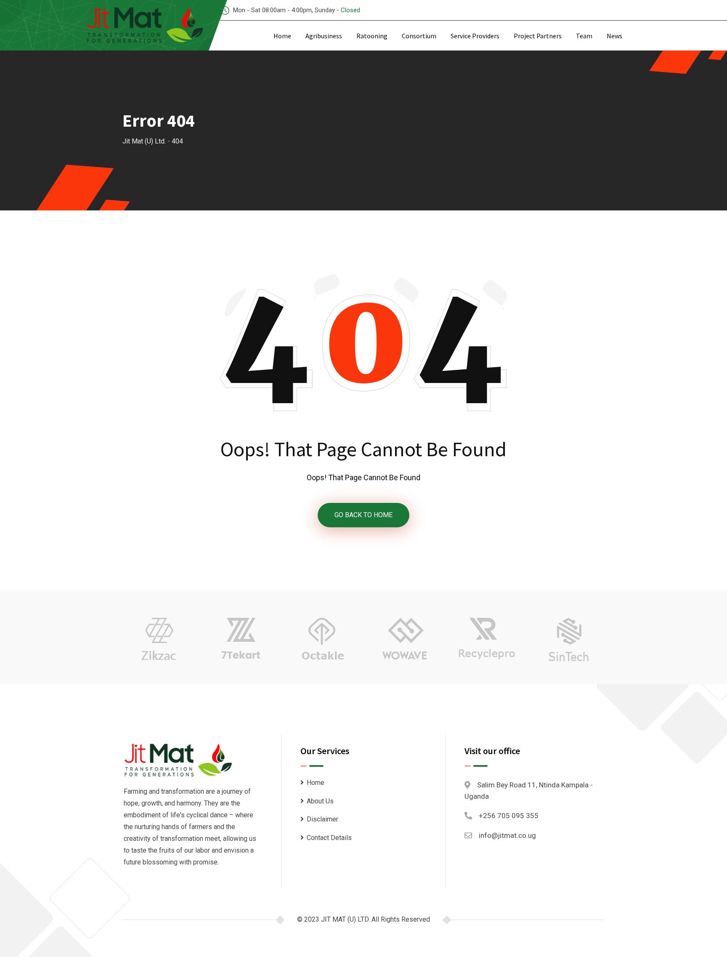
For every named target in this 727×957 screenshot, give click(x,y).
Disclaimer (322, 819)
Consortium (419, 36)
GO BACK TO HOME (363, 515)
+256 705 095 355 (509, 815)
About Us (320, 801)
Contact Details (329, 838)
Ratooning (371, 36)
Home (282, 36)
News (614, 36)
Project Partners (538, 36)
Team (584, 36)
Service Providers (475, 36)
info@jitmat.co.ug (507, 835)
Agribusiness (323, 36)
